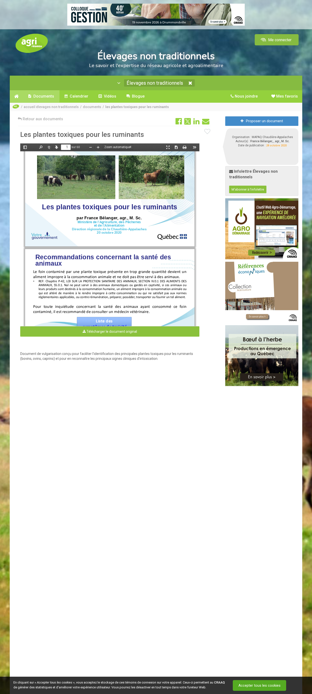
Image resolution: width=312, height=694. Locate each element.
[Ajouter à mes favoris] (207, 132)
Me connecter (279, 40)
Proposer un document (264, 121)
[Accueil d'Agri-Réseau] (31, 43)
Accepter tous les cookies (259, 685)
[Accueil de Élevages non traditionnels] (16, 96)
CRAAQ (219, 682)
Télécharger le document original (111, 331)
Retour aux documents (42, 119)
